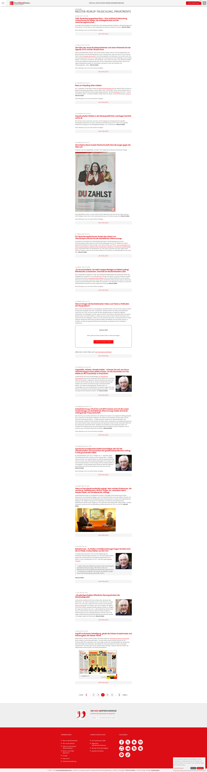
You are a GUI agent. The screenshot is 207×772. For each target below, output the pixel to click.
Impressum (66, 758)
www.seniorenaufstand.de (106, 88)
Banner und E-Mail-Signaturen (68, 752)
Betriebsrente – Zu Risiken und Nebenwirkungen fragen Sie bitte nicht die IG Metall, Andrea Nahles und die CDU (102, 550)
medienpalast (155, 770)
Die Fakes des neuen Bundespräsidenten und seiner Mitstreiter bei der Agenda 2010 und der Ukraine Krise (103, 48)
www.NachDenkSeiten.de (64, 770)
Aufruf (93, 718)
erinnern (128, 94)
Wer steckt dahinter (69, 743)
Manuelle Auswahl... (179, 768)
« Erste (81, 695)
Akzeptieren (200, 768)
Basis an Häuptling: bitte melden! (88, 85)
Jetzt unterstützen (194, 2)
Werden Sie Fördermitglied (100, 748)
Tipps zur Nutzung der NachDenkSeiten (69, 747)
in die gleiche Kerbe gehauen (96, 278)
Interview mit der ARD (89, 56)
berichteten (117, 92)
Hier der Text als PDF (80, 605)
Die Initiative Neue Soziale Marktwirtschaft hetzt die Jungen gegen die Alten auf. (103, 146)
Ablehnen (193, 768)
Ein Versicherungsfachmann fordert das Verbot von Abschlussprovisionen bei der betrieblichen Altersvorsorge (98, 237)
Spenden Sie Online (98, 751)
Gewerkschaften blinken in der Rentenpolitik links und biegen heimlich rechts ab (103, 117)
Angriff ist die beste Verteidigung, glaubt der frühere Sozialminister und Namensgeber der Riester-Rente (103, 634)
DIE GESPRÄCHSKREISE (104, 710)
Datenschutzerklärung (69, 761)
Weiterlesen (103, 34)
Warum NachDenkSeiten (70, 741)
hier (100, 276)
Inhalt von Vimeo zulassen (103, 342)
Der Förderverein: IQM (98, 741)
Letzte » (125, 695)
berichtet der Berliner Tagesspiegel (119, 638)
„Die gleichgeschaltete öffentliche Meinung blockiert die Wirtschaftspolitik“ (97, 596)
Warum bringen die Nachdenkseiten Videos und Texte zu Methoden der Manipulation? (102, 305)
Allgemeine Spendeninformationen (99, 744)
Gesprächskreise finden (107, 718)
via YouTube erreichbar (103, 352)
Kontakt (65, 756)
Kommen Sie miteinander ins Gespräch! (103, 713)
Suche (204, 3)
